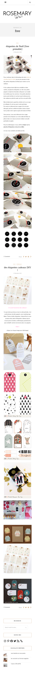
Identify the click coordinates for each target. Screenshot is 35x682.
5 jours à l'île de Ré (16, 663)
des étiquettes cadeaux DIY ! (17, 269)
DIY (17, 42)
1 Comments (7, 256)
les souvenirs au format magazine (19, 658)
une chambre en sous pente (18, 653)
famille (19, 264)
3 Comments (7, 607)
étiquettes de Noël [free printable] (17, 47)
